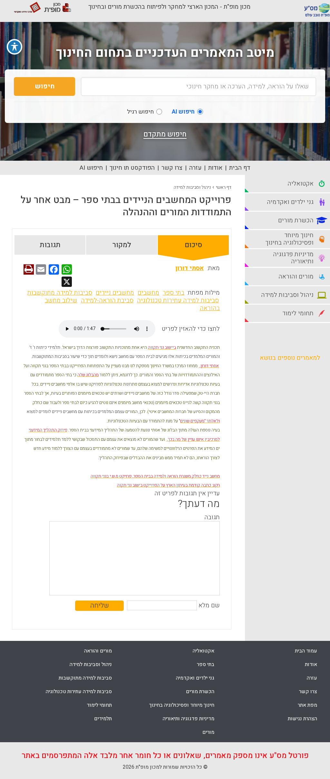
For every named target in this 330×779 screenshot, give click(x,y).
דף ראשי (223, 187)
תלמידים (103, 719)
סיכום (193, 245)
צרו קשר (171, 167)
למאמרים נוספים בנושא (290, 357)
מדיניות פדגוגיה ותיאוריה (188, 719)
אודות (215, 167)
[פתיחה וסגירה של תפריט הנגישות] (14, 47)
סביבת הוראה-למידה (107, 300)
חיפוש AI (91, 167)
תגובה (212, 517)
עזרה (195, 167)
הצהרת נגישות (302, 719)
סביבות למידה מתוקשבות (59, 292)
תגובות (50, 245)
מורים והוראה (98, 651)
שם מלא (209, 605)
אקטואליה (203, 651)
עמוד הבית (306, 651)
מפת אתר (307, 705)
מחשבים (148, 292)
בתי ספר (173, 292)
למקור (121, 245)
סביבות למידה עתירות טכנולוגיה (178, 300)
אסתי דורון (189, 268)
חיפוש (44, 86)
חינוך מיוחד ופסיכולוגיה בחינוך (181, 705)
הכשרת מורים (200, 691)
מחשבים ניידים (115, 292)
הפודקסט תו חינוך (132, 167)
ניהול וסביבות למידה (192, 187)
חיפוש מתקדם (165, 134)
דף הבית (239, 167)
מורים (208, 732)
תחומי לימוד (99, 705)
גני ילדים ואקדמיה (195, 678)
